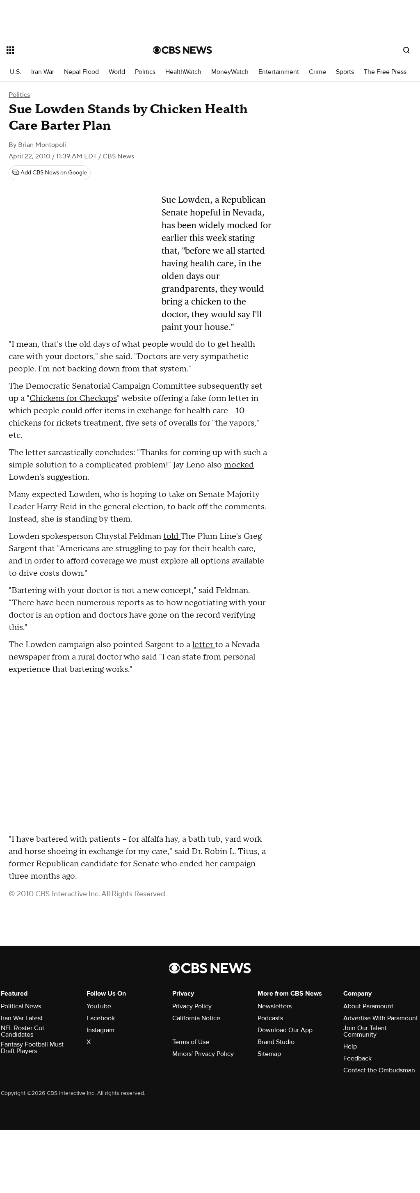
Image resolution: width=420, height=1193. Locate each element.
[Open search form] (406, 50)
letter (203, 644)
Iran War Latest (22, 1018)
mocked (239, 465)
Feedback (357, 1058)
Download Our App (285, 1030)
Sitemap (269, 1054)
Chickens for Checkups (73, 398)
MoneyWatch (230, 72)
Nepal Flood (81, 72)
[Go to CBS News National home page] (182, 50)
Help (350, 1046)
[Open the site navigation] (65, 50)
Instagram (100, 1030)
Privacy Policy (192, 1006)
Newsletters (275, 1006)
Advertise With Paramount (380, 1018)
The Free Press (385, 72)
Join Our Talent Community (365, 1031)
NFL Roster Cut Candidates (22, 1031)
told (171, 536)
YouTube (99, 1006)
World (117, 72)
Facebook (101, 1018)
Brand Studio (276, 1042)
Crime (317, 72)
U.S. (15, 72)
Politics (145, 72)
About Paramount (368, 1006)
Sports (345, 72)
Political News (21, 1006)
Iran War (42, 72)
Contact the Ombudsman (379, 1070)
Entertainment (278, 72)
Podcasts (270, 1018)
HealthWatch (183, 72)
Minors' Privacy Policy (203, 1054)
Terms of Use (190, 1042)
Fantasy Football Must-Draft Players (33, 1047)
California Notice (196, 1018)
